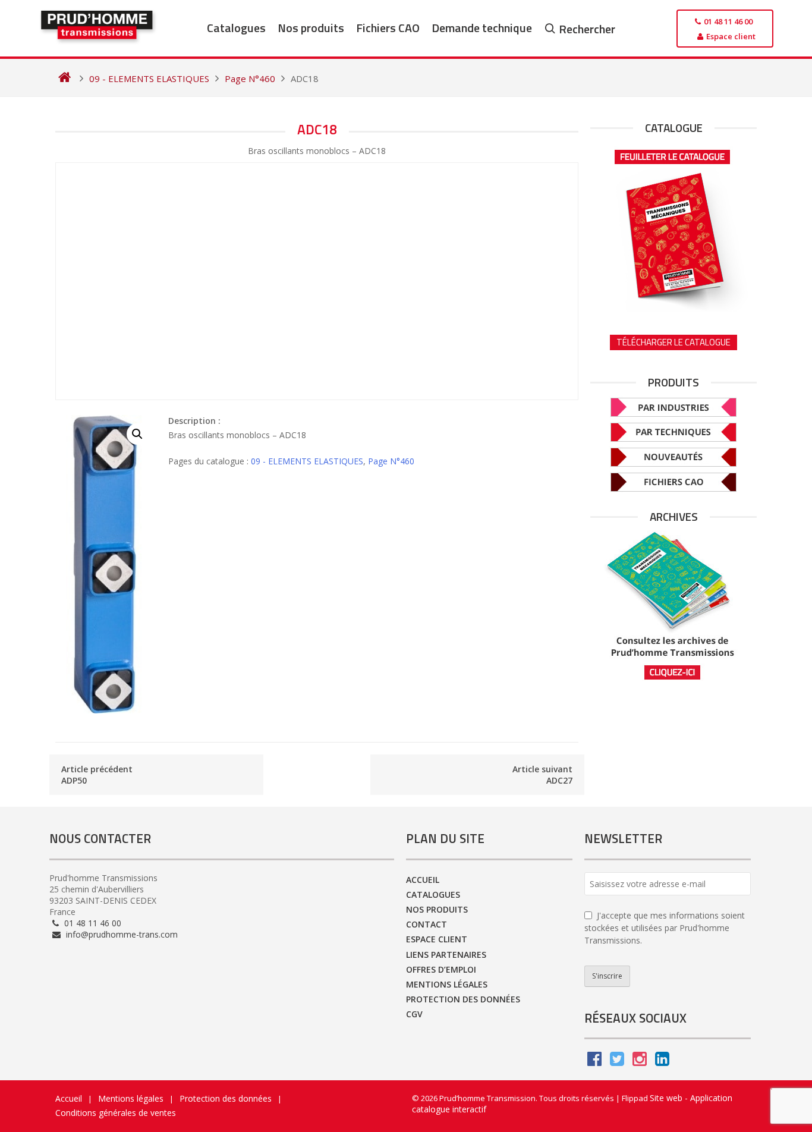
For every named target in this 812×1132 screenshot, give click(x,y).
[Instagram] (640, 1061)
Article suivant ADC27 (542, 774)
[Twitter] (617, 1061)
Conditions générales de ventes (115, 1112)
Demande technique (482, 27)
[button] (137, 434)
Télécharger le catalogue (673, 342)
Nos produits (311, 27)
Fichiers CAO (388, 27)
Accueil (422, 879)
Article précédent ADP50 (97, 774)
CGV (414, 1014)
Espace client (436, 939)
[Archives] (673, 605)
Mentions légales (446, 984)
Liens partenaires (446, 954)
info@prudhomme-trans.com (121, 934)
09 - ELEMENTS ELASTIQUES (307, 461)
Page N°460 (391, 461)
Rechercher (587, 29)
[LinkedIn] (662, 1061)
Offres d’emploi (441, 969)
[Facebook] (594, 1061)
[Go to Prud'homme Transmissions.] (64, 78)
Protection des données (463, 999)
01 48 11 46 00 (91, 923)
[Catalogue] (673, 227)
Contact (426, 924)
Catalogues (236, 27)
